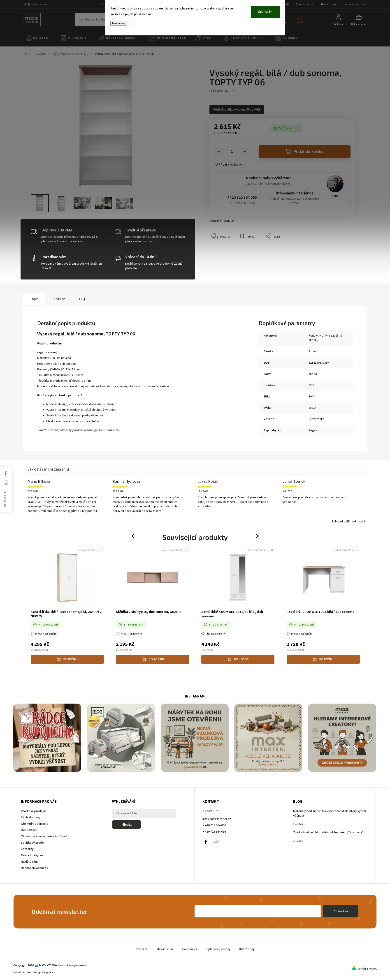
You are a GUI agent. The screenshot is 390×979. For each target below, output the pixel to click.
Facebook (205, 841)
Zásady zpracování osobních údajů (44, 836)
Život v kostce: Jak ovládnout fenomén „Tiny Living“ (328, 832)
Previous (133, 536)
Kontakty (27, 849)
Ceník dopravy (30, 817)
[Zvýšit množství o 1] (245, 152)
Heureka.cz (189, 949)
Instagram (216, 841)
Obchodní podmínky (34, 824)
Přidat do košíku (308, 151)
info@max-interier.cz (294, 193)
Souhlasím (265, 11)
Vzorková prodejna (33, 811)
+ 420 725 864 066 (214, 825)
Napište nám (328, 4)
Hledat (126, 824)
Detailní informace (221, 221)
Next (257, 536)
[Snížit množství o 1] (219, 152)
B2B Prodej (246, 949)
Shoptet (27, 972)
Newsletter (5, 498)
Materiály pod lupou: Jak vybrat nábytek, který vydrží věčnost (329, 813)
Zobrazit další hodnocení (348, 521)
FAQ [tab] (82, 298)
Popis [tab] (34, 298)
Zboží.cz (142, 949)
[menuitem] (39, 38)
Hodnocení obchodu (355, 4)
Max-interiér (165, 949)
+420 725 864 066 (242, 197)
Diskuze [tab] (59, 298)
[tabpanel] (67, 607)
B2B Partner (29, 830)
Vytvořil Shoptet (367, 969)
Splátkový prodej (32, 842)
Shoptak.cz (48, 972)
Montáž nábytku (305, 4)
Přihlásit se (340, 911)
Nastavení (118, 23)
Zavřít (341, 250)
